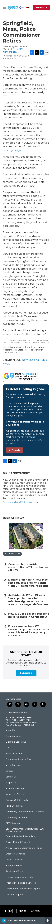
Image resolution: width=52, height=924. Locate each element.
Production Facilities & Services (21, 883)
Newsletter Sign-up (15, 794)
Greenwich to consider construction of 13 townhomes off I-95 (28, 567)
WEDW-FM (10, 722)
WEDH (8, 720)
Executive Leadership (16, 742)
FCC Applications (14, 865)
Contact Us (11, 777)
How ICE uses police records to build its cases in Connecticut (28, 615)
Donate (42, 7)
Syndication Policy (14, 871)
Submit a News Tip (15, 788)
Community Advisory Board (19, 759)
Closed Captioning (14, 860)
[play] (4, 920)
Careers (9, 771)
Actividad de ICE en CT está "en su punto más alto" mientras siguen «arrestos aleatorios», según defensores (28, 600)
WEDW (22, 720)
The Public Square (14, 895)
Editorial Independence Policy (20, 877)
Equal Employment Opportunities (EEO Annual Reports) (25, 830)
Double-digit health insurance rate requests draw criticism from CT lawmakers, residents (28, 582)
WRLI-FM (33, 722)
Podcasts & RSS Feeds (17, 800)
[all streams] (48, 920)
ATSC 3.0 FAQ (28, 725)
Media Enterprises (14, 765)
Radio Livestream (14, 806)
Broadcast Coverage (15, 854)
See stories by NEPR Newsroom (20, 502)
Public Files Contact (13, 725)
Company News (13, 736)
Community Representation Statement (25, 812)
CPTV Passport (13, 823)
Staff (8, 748)
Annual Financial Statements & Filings (24, 848)
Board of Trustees (14, 754)
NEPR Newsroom (13, 50)
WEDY (29, 720)
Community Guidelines (17, 818)
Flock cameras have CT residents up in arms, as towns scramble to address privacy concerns (28, 631)
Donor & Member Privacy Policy (21, 836)
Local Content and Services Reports (23, 889)
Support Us (11, 783)
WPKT (25, 722)
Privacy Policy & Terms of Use (20, 842)
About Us (10, 730)
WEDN (15, 720)
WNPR (19, 722)
